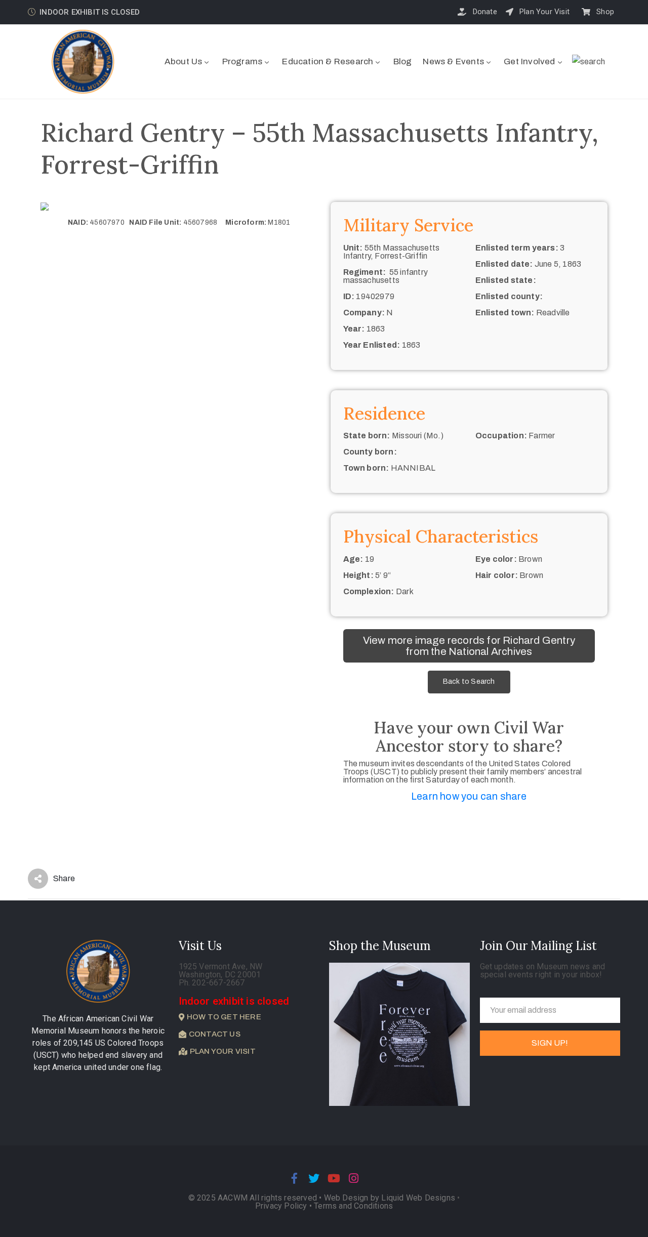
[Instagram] (354, 1178)
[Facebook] (294, 1178)
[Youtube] (334, 1178)
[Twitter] (314, 1178)
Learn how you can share (469, 796)
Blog (402, 61)
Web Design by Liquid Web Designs (389, 1198)
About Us (183, 61)
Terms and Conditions (353, 1206)
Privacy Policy (282, 1206)
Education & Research (327, 61)
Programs (242, 61)
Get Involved (529, 61)
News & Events (453, 61)
